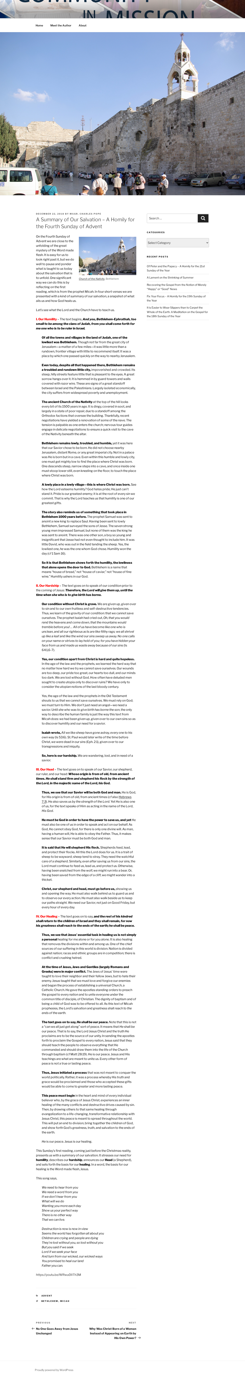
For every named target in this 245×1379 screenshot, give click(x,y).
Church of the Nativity (92, 278)
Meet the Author (60, 25)
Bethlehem (49, 1301)
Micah (65, 1301)
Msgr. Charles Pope (85, 213)
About (83, 25)
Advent (47, 1295)
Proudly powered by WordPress (54, 1370)
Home (39, 25)
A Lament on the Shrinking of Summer (170, 277)
